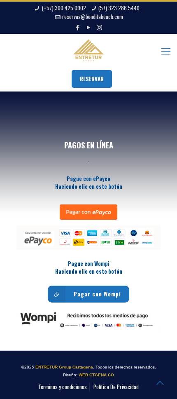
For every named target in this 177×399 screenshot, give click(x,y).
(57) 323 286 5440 (119, 8)
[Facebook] (78, 26)
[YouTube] (88, 26)
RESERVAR (92, 79)
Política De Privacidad (116, 387)
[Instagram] (99, 26)
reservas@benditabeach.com (92, 16)
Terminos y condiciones (62, 387)
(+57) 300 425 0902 (64, 8)
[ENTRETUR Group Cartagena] (88, 50)
